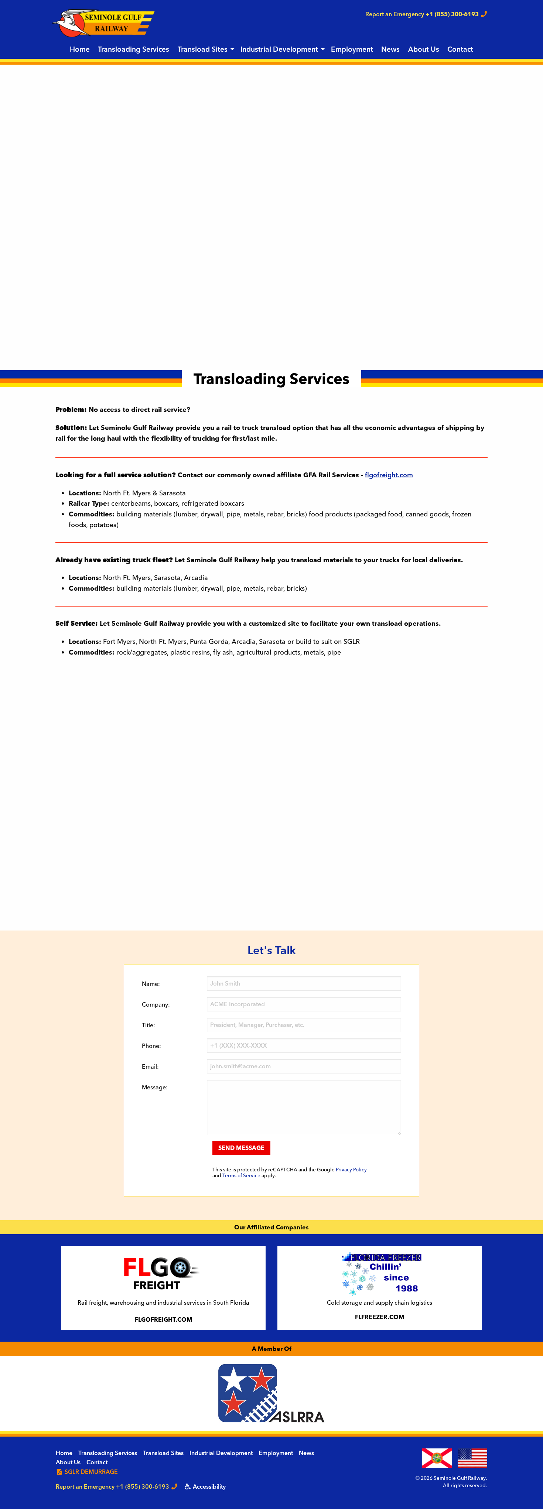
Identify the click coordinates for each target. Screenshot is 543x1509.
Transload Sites (203, 49)
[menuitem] (80, 49)
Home (80, 49)
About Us (423, 49)
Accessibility (208, 1486)
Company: (156, 1004)
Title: (148, 1025)
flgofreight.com (389, 475)
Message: (155, 1087)
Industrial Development (279, 49)
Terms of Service (241, 1175)
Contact (460, 49)
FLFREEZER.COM (379, 1317)
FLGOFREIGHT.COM (163, 1319)
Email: (150, 1066)
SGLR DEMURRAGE (90, 1471)
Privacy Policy (351, 1169)
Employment (352, 49)
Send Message (241, 1147)
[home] (103, 22)
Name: (151, 983)
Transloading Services (133, 49)
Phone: (151, 1045)
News (390, 49)
